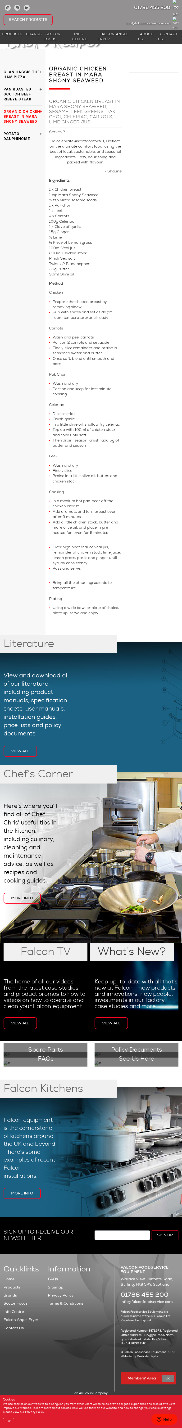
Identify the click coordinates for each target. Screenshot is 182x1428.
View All (20, 751)
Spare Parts (45, 1050)
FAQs (45, 1059)
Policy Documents (136, 1050)
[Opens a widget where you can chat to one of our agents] (164, 1420)
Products (12, 34)
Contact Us (167, 37)
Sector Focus (52, 37)
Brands (34, 34)
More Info (22, 898)
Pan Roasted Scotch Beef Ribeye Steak (17, 94)
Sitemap (55, 1287)
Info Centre (79, 37)
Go (168, 1378)
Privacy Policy (60, 1295)
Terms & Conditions (65, 1303)
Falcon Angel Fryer (113, 37)
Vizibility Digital (148, 1356)
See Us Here (136, 1059)
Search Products (28, 20)
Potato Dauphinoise (17, 136)
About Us (145, 37)
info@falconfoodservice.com (148, 23)
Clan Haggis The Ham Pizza (22, 74)
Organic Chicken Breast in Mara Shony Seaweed (22, 116)
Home (9, 1279)
